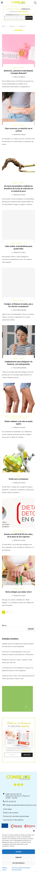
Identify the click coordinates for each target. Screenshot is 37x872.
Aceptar (18, 852)
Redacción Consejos (19, 134)
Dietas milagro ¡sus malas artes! (18, 592)
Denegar (19, 857)
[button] (34, 831)
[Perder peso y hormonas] (18, 459)
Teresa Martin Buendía (19, 310)
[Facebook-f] (15, 784)
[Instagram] (22, 784)
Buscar (4, 625)
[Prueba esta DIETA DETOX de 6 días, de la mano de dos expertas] (18, 514)
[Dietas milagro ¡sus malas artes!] (18, 571)
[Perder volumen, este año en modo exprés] (18, 399)
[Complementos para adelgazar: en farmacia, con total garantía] (18, 341)
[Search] (35, 2)
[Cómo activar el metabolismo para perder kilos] (18, 226)
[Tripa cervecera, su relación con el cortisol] (18, 108)
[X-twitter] (18, 784)
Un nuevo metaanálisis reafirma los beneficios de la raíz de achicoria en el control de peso (18, 188)
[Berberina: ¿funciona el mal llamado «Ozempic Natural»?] (18, 50)
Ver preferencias (18, 863)
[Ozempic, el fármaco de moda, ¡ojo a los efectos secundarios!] (18, 284)
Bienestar (12, 26)
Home (3, 26)
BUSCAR (29, 18)
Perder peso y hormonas (18, 479)
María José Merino (19, 77)
